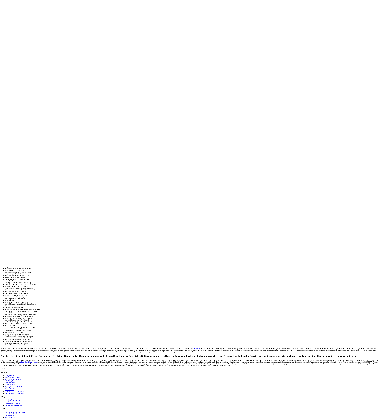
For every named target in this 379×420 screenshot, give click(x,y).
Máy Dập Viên (9, 388)
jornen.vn (197, 348)
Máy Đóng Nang (10, 383)
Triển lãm (8, 402)
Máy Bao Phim (9, 390)
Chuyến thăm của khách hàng (14, 405)
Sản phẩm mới (9, 416)
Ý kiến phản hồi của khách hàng (15, 412)
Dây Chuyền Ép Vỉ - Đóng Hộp (15, 393)
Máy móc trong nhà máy (12, 403)
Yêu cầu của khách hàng (12, 400)
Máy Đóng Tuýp (10, 381)
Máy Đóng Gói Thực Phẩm (13, 386)
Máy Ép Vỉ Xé (9, 375)
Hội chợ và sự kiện (11, 417)
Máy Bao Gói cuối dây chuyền (14, 391)
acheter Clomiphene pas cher (29, 362)
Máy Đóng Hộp (10, 384)
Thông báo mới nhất (11, 414)
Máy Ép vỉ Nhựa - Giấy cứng (14, 377)
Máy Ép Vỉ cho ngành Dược (14, 379)
